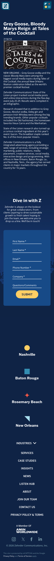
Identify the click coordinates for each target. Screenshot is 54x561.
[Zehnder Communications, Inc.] (5, 6)
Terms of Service (25, 556)
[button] (48, 6)
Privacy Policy (8, 556)
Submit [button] (27, 294)
